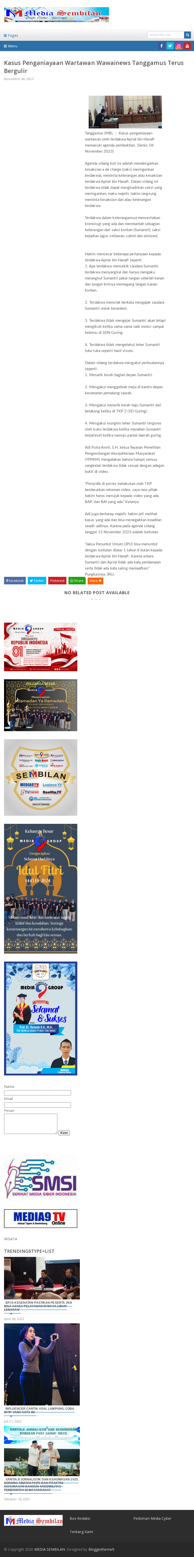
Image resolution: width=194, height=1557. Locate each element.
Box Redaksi (80, 1518)
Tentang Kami (81, 1531)
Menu (12, 46)
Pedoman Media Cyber (152, 1518)
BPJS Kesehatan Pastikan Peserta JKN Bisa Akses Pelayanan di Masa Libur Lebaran (38, 1306)
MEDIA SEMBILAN (49, 1549)
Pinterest (57, 580)
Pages (12, 35)
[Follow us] (170, 45)
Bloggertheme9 (101, 1549)
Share (78, 580)
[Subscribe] (187, 45)
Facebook (16, 580)
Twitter (38, 580)
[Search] (187, 35)
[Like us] (161, 45)
